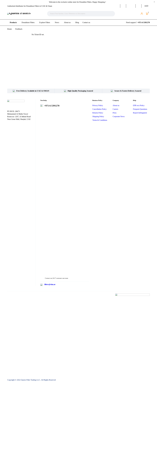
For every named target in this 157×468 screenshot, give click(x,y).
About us (116, 105)
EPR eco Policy (138, 105)
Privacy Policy (97, 105)
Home (9, 29)
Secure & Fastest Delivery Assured (127, 91)
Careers (115, 109)
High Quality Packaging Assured (80, 91)
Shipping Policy (98, 116)
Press (114, 113)
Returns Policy (97, 113)
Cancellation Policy (99, 109)
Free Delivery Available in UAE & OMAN (32, 91)
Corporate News (119, 116)
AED (146, 6)
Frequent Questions (140, 109)
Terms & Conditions (99, 120)
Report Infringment (140, 113)
